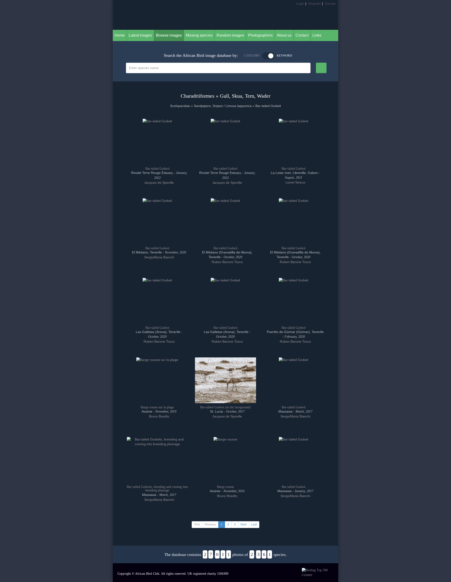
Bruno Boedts (158, 416)
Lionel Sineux (294, 182)
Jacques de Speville (158, 182)
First (197, 524)
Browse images (169, 35)
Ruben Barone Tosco (227, 262)
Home (120, 35)
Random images (230, 35)
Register (314, 3)
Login (300, 3)
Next (243, 524)
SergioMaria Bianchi (158, 257)
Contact (301, 35)
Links (316, 35)
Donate (330, 3)
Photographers (260, 35)
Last (254, 524)
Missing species (199, 35)
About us (284, 35)
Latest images (140, 35)
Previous (210, 524)
